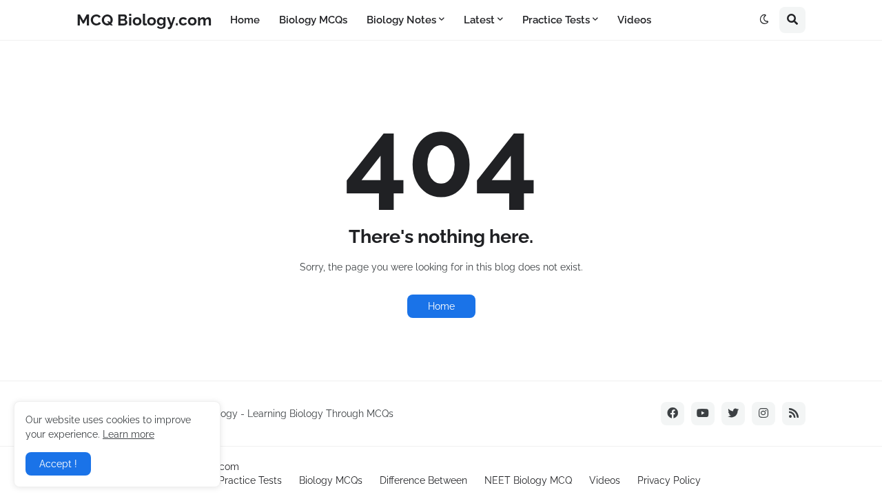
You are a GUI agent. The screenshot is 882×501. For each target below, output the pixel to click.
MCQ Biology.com (144, 19)
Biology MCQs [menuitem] (313, 20)
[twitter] (733, 413)
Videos (604, 480)
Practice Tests (250, 480)
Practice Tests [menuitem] (556, 20)
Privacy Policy (669, 480)
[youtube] (703, 413)
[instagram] (763, 413)
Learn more (128, 434)
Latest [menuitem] (479, 20)
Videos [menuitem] (634, 20)
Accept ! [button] (58, 463)
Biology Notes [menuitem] (401, 20)
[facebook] (672, 413)
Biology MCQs (330, 480)
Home (441, 306)
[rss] (794, 413)
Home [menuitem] (245, 20)
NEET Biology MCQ (528, 480)
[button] (764, 20)
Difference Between (423, 480)
